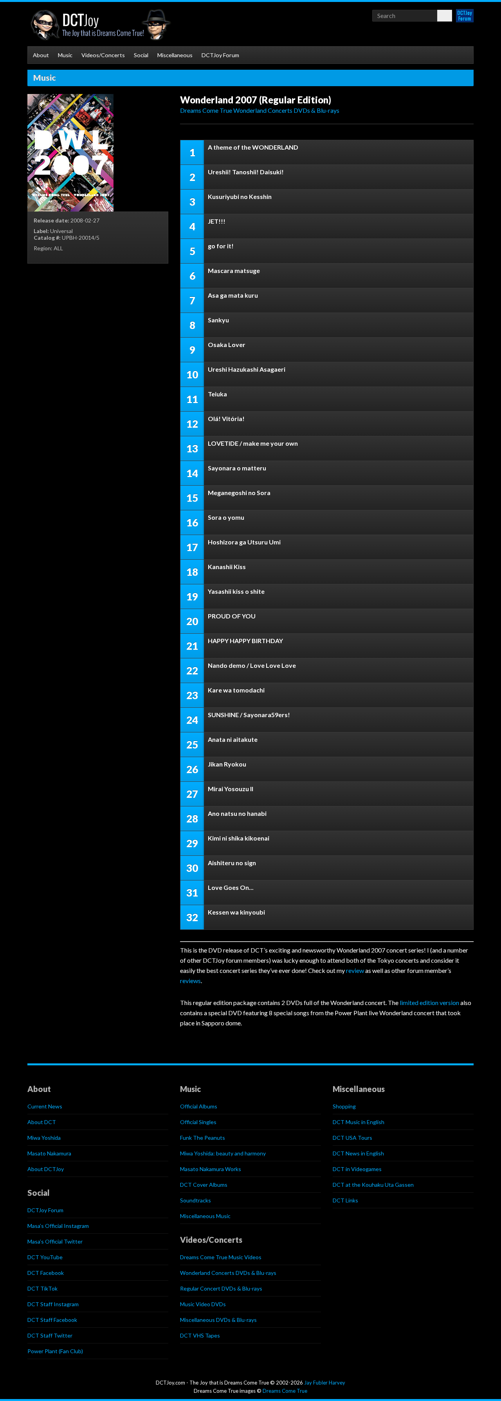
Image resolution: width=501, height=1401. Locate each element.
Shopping (344, 1106)
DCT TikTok (42, 1288)
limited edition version (429, 1002)
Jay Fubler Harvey (324, 1382)
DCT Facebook (45, 1272)
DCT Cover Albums (203, 1184)
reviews (190, 980)
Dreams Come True (285, 1391)
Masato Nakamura (49, 1153)
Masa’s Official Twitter (55, 1241)
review (355, 970)
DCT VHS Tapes (200, 1335)
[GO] (444, 16)
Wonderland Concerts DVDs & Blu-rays (228, 1272)
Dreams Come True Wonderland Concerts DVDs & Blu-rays (259, 110)
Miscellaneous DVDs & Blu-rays (218, 1319)
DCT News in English (358, 1153)
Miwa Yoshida (44, 1137)
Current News (44, 1106)
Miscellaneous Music (205, 1216)
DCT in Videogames (357, 1169)
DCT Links (345, 1200)
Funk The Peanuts (202, 1137)
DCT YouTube (45, 1257)
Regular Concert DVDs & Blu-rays (221, 1288)
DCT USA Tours (352, 1137)
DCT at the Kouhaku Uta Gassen (373, 1184)
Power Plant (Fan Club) (55, 1351)
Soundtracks (195, 1200)
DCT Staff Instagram (53, 1304)
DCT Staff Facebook (52, 1319)
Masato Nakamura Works (210, 1169)
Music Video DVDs (203, 1304)
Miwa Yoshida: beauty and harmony (223, 1153)
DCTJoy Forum (220, 55)
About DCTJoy (45, 1169)
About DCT (41, 1122)
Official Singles (198, 1122)
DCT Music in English (358, 1122)
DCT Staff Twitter (49, 1335)
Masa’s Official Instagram (58, 1225)
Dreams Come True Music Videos (220, 1257)
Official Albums (198, 1106)
